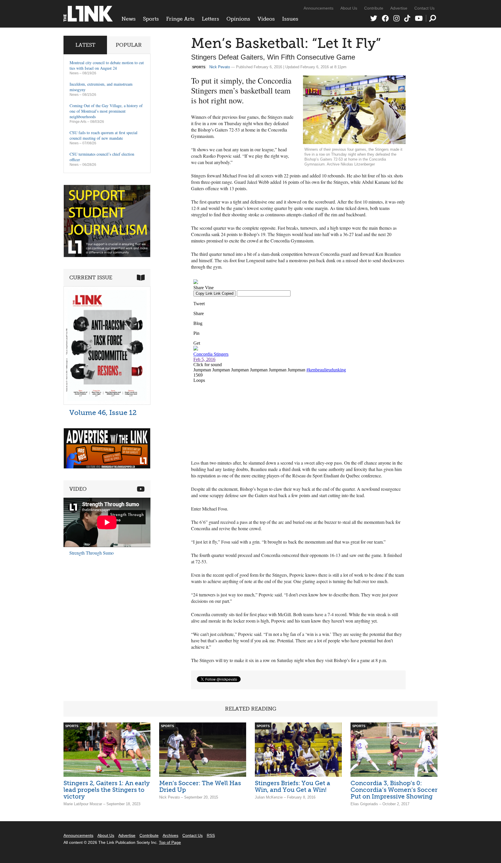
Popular (129, 45)
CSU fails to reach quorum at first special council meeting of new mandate (103, 135)
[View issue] (106, 403)
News (128, 19)
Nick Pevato (219, 67)
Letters (210, 19)
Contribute (373, 8)
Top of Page (170, 842)
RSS (211, 835)
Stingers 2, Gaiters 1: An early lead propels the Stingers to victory (106, 789)
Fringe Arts (180, 19)
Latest (85, 45)
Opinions (238, 19)
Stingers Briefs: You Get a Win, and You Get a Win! (292, 786)
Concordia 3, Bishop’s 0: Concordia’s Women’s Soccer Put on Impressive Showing (394, 789)
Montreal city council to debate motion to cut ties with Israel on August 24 (107, 65)
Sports (151, 19)
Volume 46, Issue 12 (103, 412)
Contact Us (424, 8)
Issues (290, 19)
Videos (266, 19)
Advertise (398, 8)
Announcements (318, 8)
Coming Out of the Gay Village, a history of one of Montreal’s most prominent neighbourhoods (106, 111)
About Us (348, 8)
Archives (170, 835)
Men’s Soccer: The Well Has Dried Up (200, 786)
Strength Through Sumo (91, 553)
